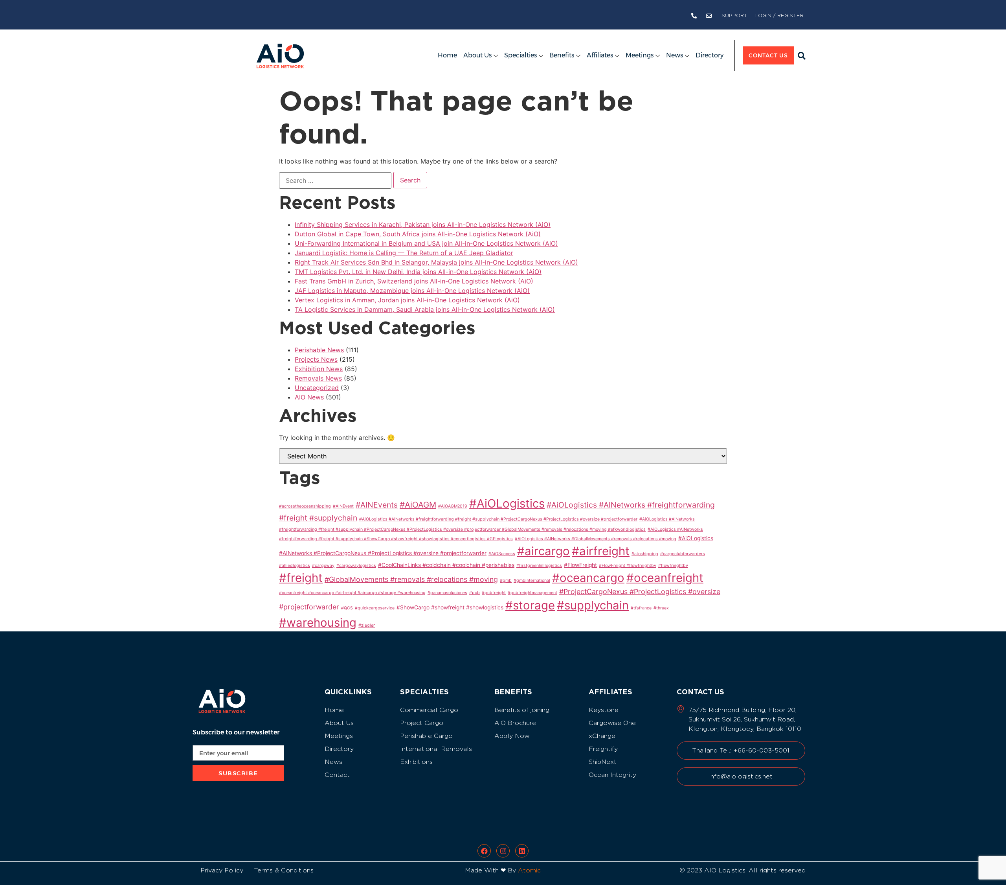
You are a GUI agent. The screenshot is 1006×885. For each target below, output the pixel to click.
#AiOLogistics (507, 503)
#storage (530, 605)
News (674, 55)
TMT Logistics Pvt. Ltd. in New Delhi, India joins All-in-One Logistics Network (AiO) (418, 272)
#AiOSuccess (501, 553)
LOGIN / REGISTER (779, 15)
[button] (802, 56)
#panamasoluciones (447, 592)
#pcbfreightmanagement (532, 592)
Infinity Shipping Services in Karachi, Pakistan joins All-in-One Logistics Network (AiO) (423, 224)
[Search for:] (335, 180)
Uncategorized (317, 388)
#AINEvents (377, 505)
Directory (709, 55)
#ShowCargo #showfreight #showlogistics (450, 607)
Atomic (529, 870)
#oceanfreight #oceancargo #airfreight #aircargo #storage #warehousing (352, 592)
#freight (301, 578)
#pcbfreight (494, 592)
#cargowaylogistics (356, 565)
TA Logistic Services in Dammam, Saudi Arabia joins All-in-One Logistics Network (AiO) (425, 309)
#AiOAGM (418, 505)
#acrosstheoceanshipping (305, 506)
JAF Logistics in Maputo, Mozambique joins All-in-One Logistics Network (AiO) (412, 290)
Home (447, 55)
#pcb (474, 592)
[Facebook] (484, 850)
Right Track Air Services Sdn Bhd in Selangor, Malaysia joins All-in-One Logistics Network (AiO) (436, 262)
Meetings (640, 55)
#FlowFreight (580, 565)
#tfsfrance (641, 608)
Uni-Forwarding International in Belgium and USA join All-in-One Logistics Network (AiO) (426, 243)
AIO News (309, 397)
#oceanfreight (664, 578)
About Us (477, 55)
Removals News (318, 378)
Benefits (561, 55)
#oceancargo (588, 578)
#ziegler (366, 625)
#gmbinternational (532, 580)
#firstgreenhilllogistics (539, 565)
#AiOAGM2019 (452, 506)
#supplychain (593, 605)
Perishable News (319, 350)
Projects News (316, 359)
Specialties (520, 55)
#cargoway (323, 565)
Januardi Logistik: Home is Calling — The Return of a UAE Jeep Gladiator (404, 253)
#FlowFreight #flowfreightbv (627, 565)
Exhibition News (319, 369)
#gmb (506, 580)
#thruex (661, 608)
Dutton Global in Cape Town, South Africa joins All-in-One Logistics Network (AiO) (418, 234)
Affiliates (600, 55)
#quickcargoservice (375, 608)
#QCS (347, 608)
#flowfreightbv (673, 565)
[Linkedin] (522, 850)
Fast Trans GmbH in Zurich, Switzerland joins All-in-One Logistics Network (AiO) (414, 281)
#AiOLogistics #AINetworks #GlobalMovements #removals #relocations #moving (595, 538)
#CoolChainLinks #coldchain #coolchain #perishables (446, 565)
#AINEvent (343, 506)
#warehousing (317, 622)
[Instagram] (503, 850)
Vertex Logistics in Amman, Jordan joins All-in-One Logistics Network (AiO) (407, 300)
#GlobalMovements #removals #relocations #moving (411, 579)
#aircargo (543, 551)
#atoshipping (645, 553)
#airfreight (601, 551)
